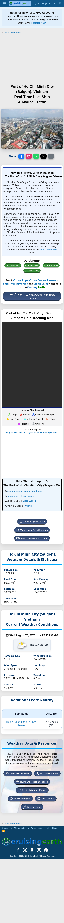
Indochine (12, 495)
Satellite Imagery (22, 798)
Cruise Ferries (37, 280)
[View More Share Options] (51, 156)
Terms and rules (21, 828)
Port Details (33, 265)
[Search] (60, 3)
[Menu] (4, 3)
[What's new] (54, 3)
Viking (28, 505)
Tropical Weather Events (34, 790)
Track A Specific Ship (34, 521)
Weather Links (34, 807)
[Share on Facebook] (21, 156)
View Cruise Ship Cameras (34, 530)
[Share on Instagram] (29, 156)
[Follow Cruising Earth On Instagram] (38, 851)
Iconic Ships (41, 283)
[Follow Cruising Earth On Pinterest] (45, 851)
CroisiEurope (27, 495)
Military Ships (19, 283)
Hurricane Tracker (49, 773)
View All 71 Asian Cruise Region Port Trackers (36, 296)
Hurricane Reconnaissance (34, 781)
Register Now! (38, 22)
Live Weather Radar (19, 773)
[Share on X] (43, 156)
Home (54, 828)
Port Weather (52, 265)
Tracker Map (14, 265)
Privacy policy (37, 828)
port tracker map (48, 249)
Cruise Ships (20, 280)
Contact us (7, 828)
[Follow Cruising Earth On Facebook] (18, 851)
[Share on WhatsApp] (36, 156)
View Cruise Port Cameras (34, 538)
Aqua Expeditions (33, 490)
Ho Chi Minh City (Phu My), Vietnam (21, 723)
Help (48, 828)
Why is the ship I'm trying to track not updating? (32, 432)
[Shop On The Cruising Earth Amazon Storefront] (32, 851)
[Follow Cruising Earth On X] (25, 851)
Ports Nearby (33, 271)
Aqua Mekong (14, 490)
